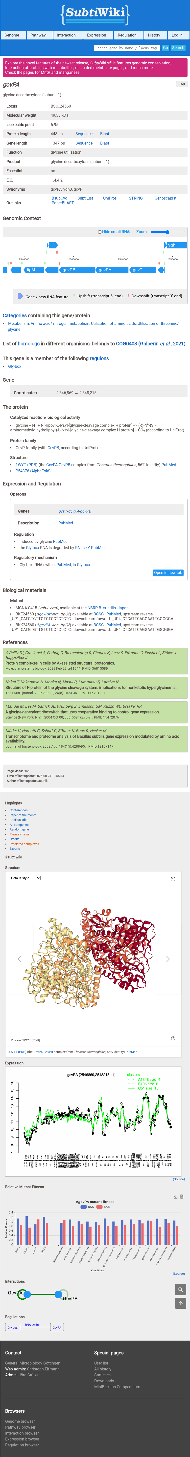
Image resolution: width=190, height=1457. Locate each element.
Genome (11, 35)
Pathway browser (20, 1427)
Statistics (102, 1375)
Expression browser (22, 1439)
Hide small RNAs (116, 231)
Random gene (19, 829)
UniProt (109, 198)
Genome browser (20, 1421)
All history (103, 1369)
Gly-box (14, 366)
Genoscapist (165, 198)
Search (178, 47)
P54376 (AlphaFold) (33, 471)
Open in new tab (168, 572)
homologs (29, 344)
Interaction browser (22, 1433)
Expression (96, 35)
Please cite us (19, 834)
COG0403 (127, 344)
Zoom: (142, 231)
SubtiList (85, 198)
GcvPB (53, 447)
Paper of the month (23, 815)
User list (101, 1363)
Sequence (84, 133)
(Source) (179, 1179)
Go (165, 47)
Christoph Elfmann (43, 1369)
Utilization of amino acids (113, 323)
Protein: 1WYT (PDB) (25, 1040)
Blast (104, 133)
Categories (15, 315)
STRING (136, 198)
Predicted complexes (24, 844)
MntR (45, 72)
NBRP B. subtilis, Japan (108, 608)
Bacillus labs (18, 820)
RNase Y (82, 547)
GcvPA (52, 464)
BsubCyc (59, 198)
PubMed (169, 464)
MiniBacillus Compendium (117, 1386)
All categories (19, 825)
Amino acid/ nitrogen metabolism (60, 323)
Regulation (127, 35)
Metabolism (18, 323)
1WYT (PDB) (27, 464)
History (154, 35)
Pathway (38, 35)
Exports (15, 848)
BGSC (99, 614)
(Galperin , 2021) (162, 344)
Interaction (66, 35)
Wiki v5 (100, 63)
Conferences (19, 810)
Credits (15, 839)
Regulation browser (22, 1445)
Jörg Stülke (28, 1375)
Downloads (104, 1381)
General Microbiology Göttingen (32, 1363)
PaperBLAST (63, 203)
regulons (99, 358)
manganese (69, 72)
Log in (177, 35)
